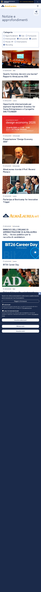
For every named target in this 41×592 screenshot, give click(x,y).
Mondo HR (9, 41)
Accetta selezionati (20, 320)
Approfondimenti (11, 35)
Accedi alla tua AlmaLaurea (28, 1)
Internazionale (10, 38)
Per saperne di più (27, 308)
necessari (7, 304)
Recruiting (9, 44)
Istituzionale (23, 38)
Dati (22, 35)
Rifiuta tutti (20, 326)
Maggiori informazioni (20, 301)
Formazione (32, 35)
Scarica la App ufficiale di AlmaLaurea (9, 2)
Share (36, 13)
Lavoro (34, 38)
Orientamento (22, 41)
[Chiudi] (39, 293)
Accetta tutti (20, 331)
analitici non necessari (11, 311)
